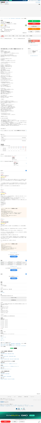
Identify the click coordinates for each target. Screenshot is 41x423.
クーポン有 (2, 28)
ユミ (3, 189)
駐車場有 (4, 28)
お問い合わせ (20, 396)
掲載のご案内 (26, 396)
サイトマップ (32, 396)
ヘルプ (14, 396)
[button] (39, 421)
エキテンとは (9, 396)
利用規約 (1, 398)
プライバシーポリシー (8, 398)
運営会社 (4, 398)
